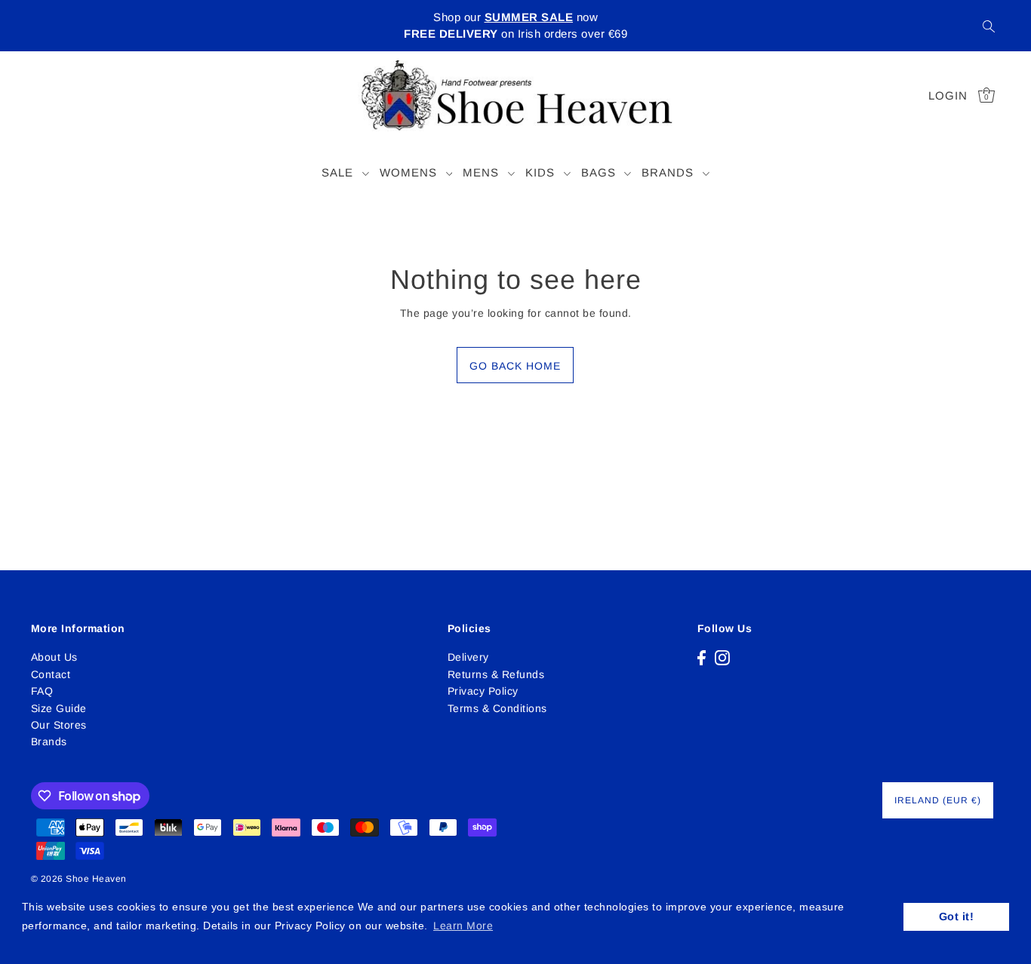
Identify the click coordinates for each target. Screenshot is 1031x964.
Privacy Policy (483, 691)
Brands (49, 741)
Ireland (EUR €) (937, 800)
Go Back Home (515, 366)
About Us (54, 657)
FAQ (42, 691)
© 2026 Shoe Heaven (79, 878)
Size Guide (59, 708)
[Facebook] (701, 657)
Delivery (468, 657)
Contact (51, 674)
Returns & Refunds (496, 674)
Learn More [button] (463, 925)
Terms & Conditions (497, 708)
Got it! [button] (956, 916)
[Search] (989, 25)
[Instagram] (722, 657)
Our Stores (59, 725)
